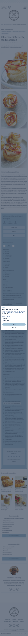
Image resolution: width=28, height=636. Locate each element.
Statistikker (7, 318)
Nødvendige (7, 316)
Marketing (6, 320)
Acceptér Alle (14, 324)
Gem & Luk (14, 327)
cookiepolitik (5, 313)
